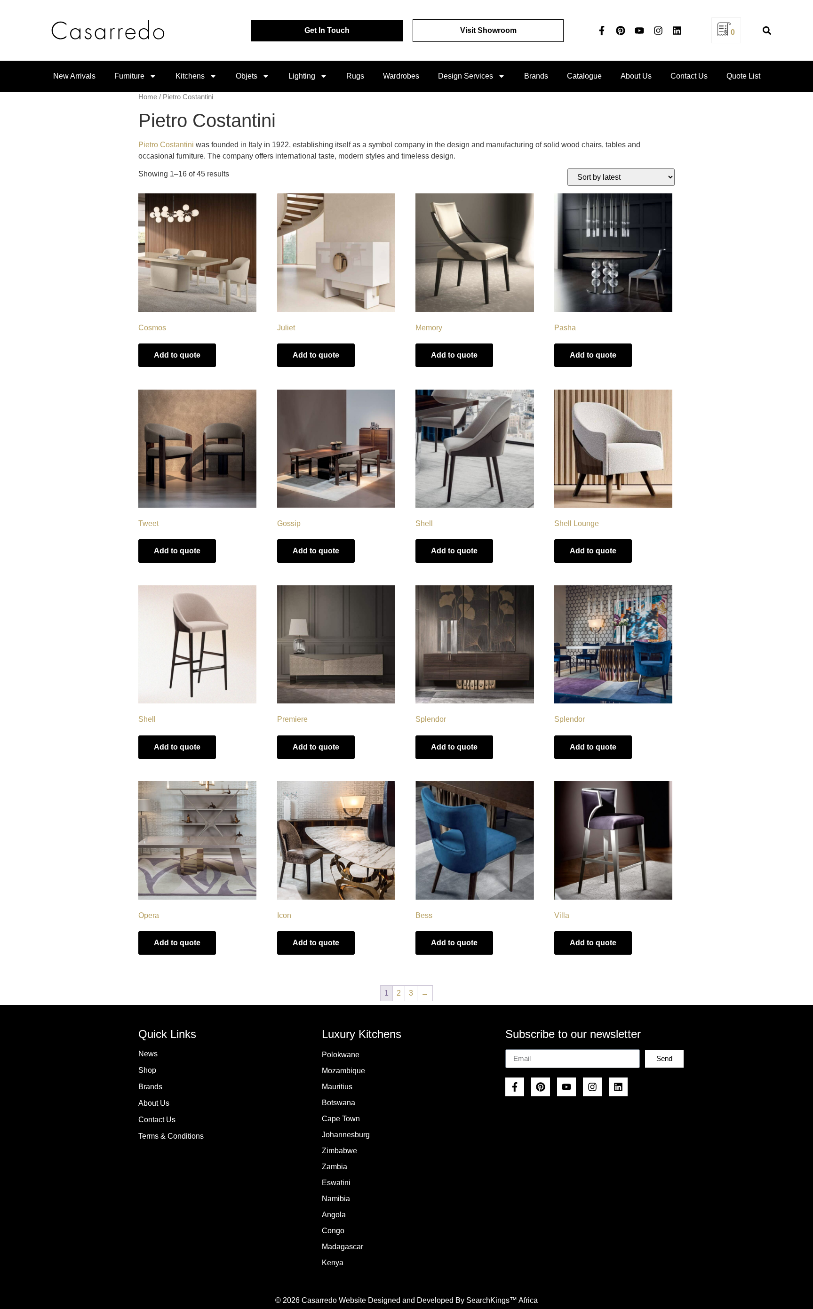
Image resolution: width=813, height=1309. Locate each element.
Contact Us (689, 76)
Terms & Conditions (171, 1136)
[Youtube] (639, 30)
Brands (536, 76)
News (148, 1054)
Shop (147, 1070)
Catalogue (584, 76)
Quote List (743, 76)
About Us (636, 76)
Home (147, 97)
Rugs (355, 76)
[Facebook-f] (601, 30)
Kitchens (190, 76)
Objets (246, 76)
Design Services (465, 76)
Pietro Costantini (166, 145)
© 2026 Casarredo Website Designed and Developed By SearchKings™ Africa (406, 1300)
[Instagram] (658, 30)
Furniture (129, 76)
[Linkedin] (677, 30)
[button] (766, 30)
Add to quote (177, 355)
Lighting (301, 76)
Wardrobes (401, 76)
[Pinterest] (620, 30)
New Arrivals (74, 76)
